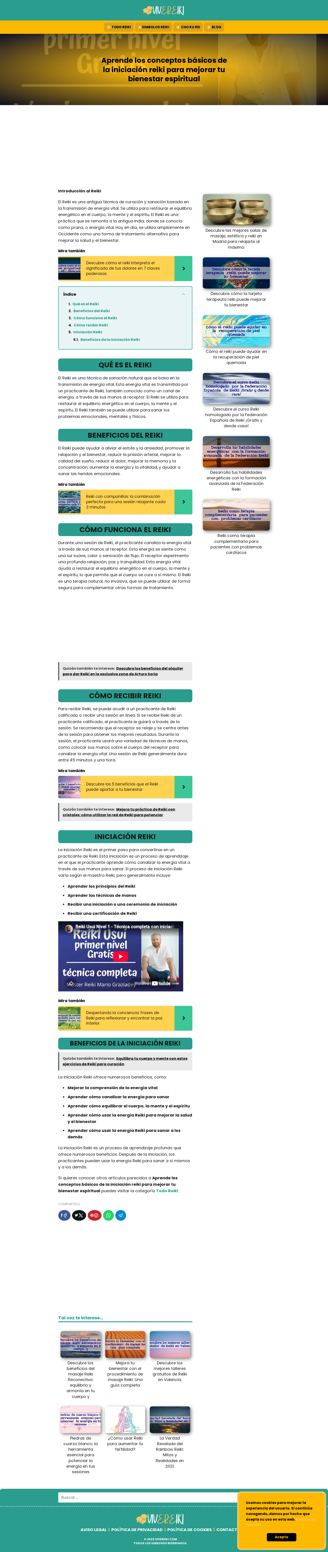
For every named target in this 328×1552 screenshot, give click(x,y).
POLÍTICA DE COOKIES (189, 1529)
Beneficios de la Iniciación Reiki (110, 339)
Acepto (281, 1537)
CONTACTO (228, 1529)
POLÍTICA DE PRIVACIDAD (137, 1529)
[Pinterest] (95, 1215)
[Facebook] (64, 1215)
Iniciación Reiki (87, 332)
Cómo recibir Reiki (91, 325)
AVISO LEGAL (94, 1529)
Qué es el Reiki (86, 304)
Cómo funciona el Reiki (95, 318)
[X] (79, 1215)
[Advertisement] (164, 148)
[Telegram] (120, 1215)
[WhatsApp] (108, 1215)
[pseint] (160, 1523)
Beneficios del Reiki (91, 310)
